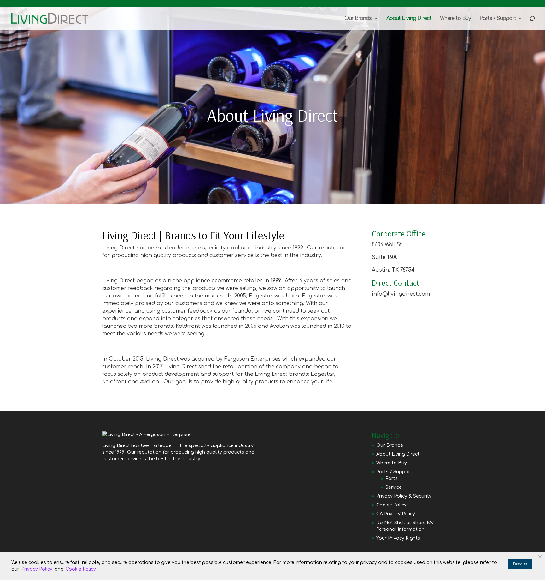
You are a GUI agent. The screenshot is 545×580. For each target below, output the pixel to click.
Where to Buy (455, 18)
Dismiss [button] (520, 564)
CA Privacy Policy (395, 513)
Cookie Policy (391, 505)
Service (393, 487)
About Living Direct (408, 18)
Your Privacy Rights (398, 538)
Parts (391, 478)
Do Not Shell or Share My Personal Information (405, 526)
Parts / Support (497, 18)
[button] (540, 556)
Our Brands (358, 18)
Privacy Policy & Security (403, 496)
